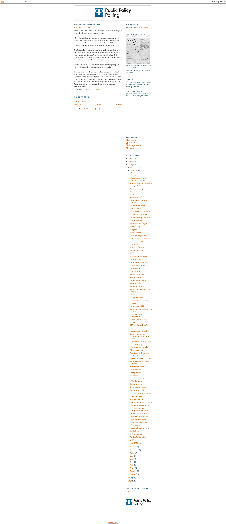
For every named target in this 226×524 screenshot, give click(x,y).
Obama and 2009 (135, 370)
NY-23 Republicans (136, 399)
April (132, 465)
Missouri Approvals (136, 250)
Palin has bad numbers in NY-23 (141, 402)
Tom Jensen (131, 148)
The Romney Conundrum (138, 214)
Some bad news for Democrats (140, 342)
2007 (130, 481)
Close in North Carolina (137, 265)
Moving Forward (135, 373)
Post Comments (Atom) (92, 109)
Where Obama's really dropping (140, 211)
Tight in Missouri (135, 271)
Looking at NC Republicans (139, 262)
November (134, 170)
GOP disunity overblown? (138, 325)
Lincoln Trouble (135, 268)
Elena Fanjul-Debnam (134, 146)
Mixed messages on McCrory (140, 331)
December (134, 167)
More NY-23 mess (136, 443)
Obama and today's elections (139, 405)
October (133, 447)
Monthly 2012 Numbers (137, 247)
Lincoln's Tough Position (138, 280)
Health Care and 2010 (137, 233)
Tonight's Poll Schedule (138, 437)
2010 (130, 162)
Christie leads (134, 431)
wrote (103, 72)
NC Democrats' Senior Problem (140, 239)
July (131, 456)
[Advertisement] (140, 116)
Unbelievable (134, 376)
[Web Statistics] (113, 523)
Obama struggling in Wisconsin (140, 218)
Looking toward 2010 (137, 306)
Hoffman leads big (136, 434)
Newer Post (78, 105)
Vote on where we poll (137, 367)
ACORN (132, 253)
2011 (130, 158)
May (132, 462)
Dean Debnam (131, 140)
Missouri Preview (135, 277)
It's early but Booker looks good (140, 358)
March (132, 468)
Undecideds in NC (136, 197)
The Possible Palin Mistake (139, 205)
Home (99, 105)
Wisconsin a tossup (136, 189)
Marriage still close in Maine (139, 428)
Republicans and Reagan (138, 224)
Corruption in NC (135, 230)
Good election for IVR (137, 390)
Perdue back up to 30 (137, 286)
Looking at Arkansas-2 (137, 298)
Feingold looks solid (136, 221)
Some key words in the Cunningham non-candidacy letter (140, 336)
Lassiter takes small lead (138, 413)
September (134, 450)
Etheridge (133, 295)
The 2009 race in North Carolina (140, 393)
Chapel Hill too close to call (139, 417)
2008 (130, 478)
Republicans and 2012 (137, 274)
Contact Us (130, 491)
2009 (130, 165)
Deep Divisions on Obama (138, 256)
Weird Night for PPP (136, 396)
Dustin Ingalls (131, 143)
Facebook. (145, 27)
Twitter (135, 27)
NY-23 (132, 440)
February (133, 471)
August (132, 453)
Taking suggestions (136, 350)
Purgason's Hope (135, 259)
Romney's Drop (135, 227)
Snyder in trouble (135, 283)
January (133, 474)
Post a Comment (80, 101)
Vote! (131, 328)
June (132, 459)
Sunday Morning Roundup (138, 236)
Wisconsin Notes (135, 208)
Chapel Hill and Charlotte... (139, 420)
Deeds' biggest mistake (138, 387)
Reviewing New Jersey (137, 384)
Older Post (118, 105)
